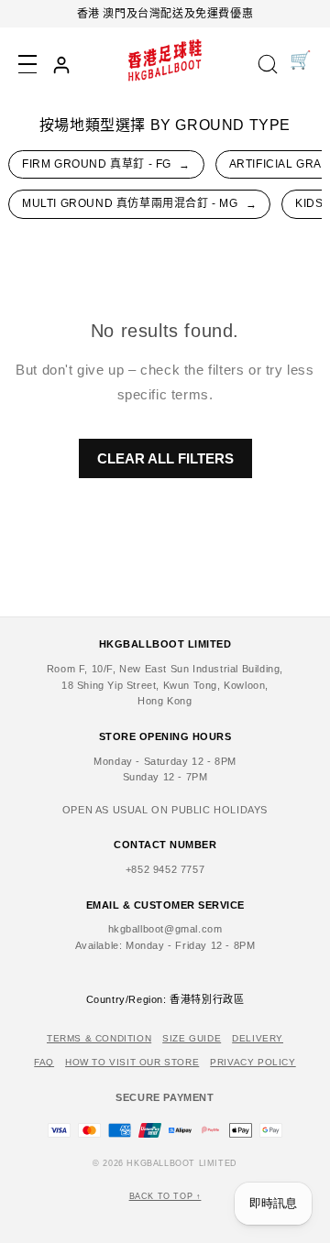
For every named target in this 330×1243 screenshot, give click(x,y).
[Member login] (61, 65)
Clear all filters (165, 458)
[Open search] (268, 65)
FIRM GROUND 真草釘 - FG (106, 164)
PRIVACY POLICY (252, 1062)
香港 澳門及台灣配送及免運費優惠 (165, 13)
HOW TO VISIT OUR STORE (132, 1062)
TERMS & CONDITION (99, 1038)
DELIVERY (257, 1038)
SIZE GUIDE (191, 1038)
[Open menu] (27, 64)
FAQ (44, 1062)
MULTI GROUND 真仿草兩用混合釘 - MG (139, 204)
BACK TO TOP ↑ (165, 1196)
